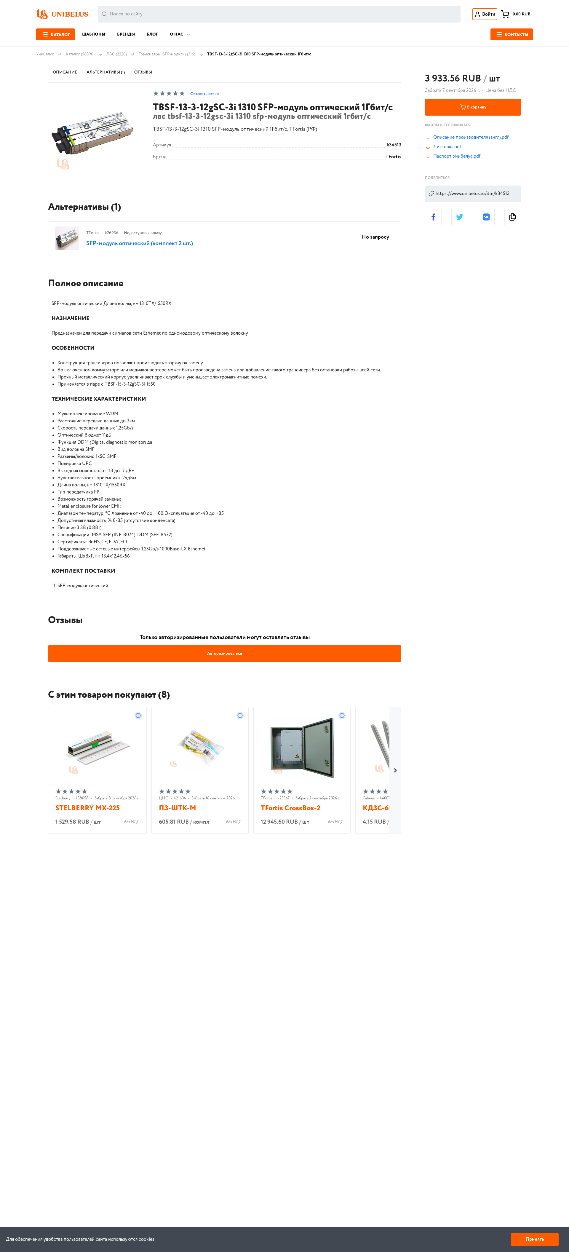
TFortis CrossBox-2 (290, 808)
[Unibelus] (62, 14)
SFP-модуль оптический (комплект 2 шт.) (139, 243)
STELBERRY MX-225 (87, 808)
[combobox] (279, 14)
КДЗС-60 (378, 808)
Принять (535, 1239)
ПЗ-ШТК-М (177, 808)
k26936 (111, 233)
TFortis (393, 157)
